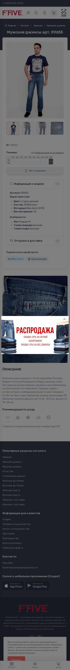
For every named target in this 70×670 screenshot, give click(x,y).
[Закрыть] (64, 319)
